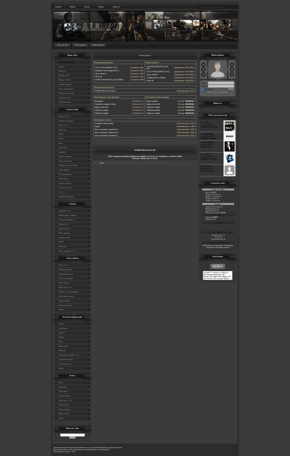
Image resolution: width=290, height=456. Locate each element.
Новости (116, 7)
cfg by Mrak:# (100, 74)
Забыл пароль (97, 45)
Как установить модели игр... (107, 132)
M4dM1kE (189, 101)
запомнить (208, 89)
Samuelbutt (211, 247)
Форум (101, 7)
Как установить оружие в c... (107, 135)
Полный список (222, 247)
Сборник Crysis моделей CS (107, 71)
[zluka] (230, 130)
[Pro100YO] (230, 151)
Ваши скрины (152, 101)
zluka (101, 163)
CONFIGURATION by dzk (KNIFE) (109, 80)
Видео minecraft (101, 107)
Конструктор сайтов (62, 451)
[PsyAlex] (230, 175)
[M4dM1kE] (230, 139)
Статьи (87, 7)
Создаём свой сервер (104, 123)
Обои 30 (98, 77)
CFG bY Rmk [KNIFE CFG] (106, 68)
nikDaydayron (208, 245)
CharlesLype (228, 245)
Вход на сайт (62, 45)
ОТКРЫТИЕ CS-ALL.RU (105, 91)
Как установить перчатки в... (107, 129)
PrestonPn (219, 245)
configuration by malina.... (157, 78)
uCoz (73, 451)
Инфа (97, 126)
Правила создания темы (105, 104)
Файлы (72, 7)
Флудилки (99, 101)
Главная (58, 7)
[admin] (230, 163)
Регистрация (80, 45)
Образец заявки (101, 110)
